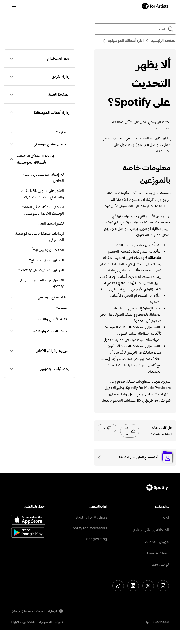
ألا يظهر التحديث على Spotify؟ (41, 269)
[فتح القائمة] (14, 6)
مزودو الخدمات (157, 541)
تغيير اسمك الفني (51, 223)
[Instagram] (163, 585)
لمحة (165, 517)
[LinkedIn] (133, 585)
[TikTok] (118, 585)
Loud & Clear (158, 553)
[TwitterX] (148, 585)
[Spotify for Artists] (155, 7)
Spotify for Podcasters (88, 528)
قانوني (59, 622)
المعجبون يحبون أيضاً (48, 249)
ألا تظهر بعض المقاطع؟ (46, 259)
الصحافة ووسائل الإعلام (151, 529)
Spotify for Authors (91, 517)
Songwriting (96, 538)
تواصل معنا (160, 564)
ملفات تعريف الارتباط (23, 622)
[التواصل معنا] (101, 457)
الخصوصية (45, 622)
